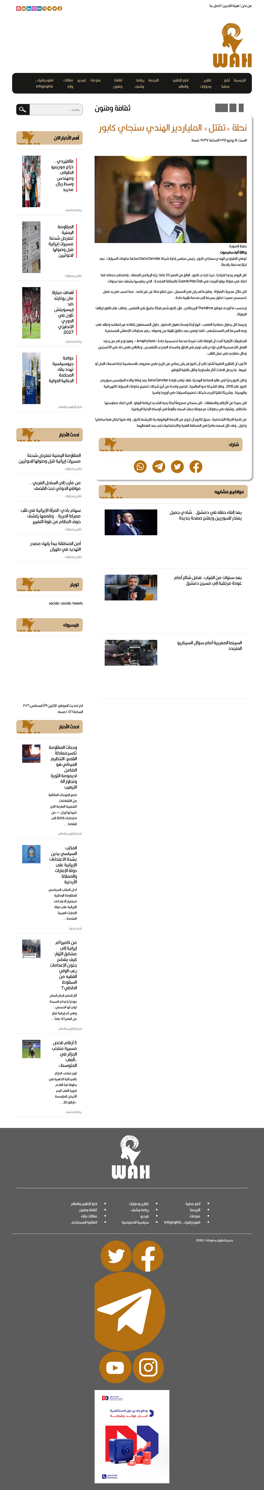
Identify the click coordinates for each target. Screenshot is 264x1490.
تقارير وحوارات (205, 83)
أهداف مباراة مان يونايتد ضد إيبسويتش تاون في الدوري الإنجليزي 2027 (62, 312)
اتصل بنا (215, 5)
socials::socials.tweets (66, 603)
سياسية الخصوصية (135, 1222)
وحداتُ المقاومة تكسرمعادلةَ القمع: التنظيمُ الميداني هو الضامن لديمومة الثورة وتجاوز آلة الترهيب (63, 767)
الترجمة (153, 80)
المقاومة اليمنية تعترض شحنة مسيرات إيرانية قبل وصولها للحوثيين (60, 240)
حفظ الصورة (238, 246)
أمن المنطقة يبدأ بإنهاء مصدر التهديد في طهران (55, 546)
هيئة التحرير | (230, 5)
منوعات (95, 80)
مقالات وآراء (68, 83)
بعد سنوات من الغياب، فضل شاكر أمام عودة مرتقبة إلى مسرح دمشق (208, 580)
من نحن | (245, 5)
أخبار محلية (225, 83)
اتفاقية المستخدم (84, 1222)
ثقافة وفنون (117, 83)
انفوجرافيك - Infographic (44, 83)
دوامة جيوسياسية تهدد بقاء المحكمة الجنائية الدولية (61, 369)
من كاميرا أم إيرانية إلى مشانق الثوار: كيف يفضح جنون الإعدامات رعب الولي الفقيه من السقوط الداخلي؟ (63, 965)
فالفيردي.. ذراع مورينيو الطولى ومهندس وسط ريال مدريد (62, 175)
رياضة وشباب (139, 83)
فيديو (81, 80)
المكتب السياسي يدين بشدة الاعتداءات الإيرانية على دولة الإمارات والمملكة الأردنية (63, 864)
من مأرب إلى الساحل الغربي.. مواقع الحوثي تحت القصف (55, 485)
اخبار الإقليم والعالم (180, 83)
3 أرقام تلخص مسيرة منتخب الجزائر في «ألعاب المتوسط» (64, 1053)
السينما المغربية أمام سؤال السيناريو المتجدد (209, 645)
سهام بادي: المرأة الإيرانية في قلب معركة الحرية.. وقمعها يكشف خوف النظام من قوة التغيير (51, 516)
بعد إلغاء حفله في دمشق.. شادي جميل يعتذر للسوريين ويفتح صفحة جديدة (206, 515)
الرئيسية (240, 80)
